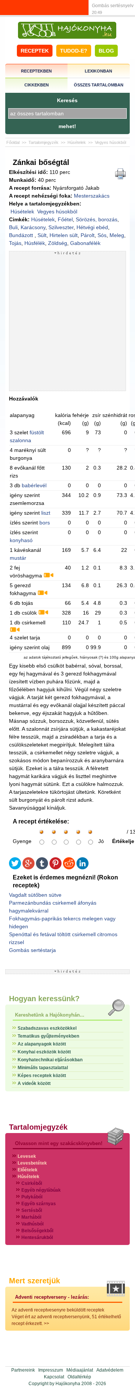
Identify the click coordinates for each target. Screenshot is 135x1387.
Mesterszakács (92, 196)
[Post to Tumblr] (42, 867)
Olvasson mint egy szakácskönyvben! (58, 1143)
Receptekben (36, 71)
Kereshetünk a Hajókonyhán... (49, 1015)
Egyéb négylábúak (41, 1190)
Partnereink (23, 1370)
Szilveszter (61, 227)
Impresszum (50, 1370)
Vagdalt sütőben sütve (35, 895)
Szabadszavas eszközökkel (47, 1028)
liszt (45, 513)
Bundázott (21, 235)
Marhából (31, 1217)
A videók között (34, 1083)
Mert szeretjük (34, 1281)
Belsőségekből (37, 1230)
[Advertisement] (67, 322)
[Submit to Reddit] (69, 867)
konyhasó (21, 540)
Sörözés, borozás (96, 219)
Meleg (117, 235)
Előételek (28, 1169)
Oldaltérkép (79, 1376)
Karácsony (33, 227)
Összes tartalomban (98, 85)
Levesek (27, 1156)
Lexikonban (98, 71)
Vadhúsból (32, 1224)
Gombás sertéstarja (32, 950)
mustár (18, 558)
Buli (13, 227)
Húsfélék (34, 243)
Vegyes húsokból (110, 142)
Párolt (87, 235)
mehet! (67, 126)
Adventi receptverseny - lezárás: (52, 1297)
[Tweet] (15, 867)
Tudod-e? (73, 51)
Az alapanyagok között (42, 1044)
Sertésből (31, 1210)
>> (46, 1323)
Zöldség (57, 243)
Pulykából (31, 1197)
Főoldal (13, 142)
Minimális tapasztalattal (43, 1067)
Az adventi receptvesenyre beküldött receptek (58, 1310)
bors (44, 523)
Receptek (35, 51)
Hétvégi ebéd (92, 227)
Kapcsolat (54, 1376)
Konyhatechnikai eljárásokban (50, 1059)
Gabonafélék (85, 243)
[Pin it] (56, 867)
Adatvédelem (109, 1370)
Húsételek (77, 142)
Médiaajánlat (79, 1370)
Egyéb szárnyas (38, 1203)
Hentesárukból (37, 1237)
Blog (106, 51)
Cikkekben (36, 85)
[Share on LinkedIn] (82, 867)
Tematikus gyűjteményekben (48, 1036)
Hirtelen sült (64, 235)
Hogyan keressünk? (44, 998)
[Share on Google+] (28, 867)
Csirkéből (31, 1183)
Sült (42, 235)
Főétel (65, 219)
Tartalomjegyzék (43, 142)
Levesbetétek (32, 1163)
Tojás (15, 243)
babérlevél (34, 485)
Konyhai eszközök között (44, 1052)
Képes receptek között (42, 1075)
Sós (102, 235)
